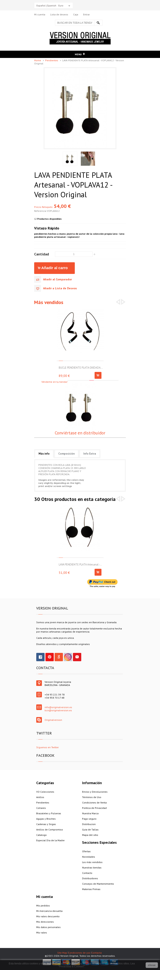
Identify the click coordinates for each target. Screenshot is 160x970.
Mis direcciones (45, 921)
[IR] (98, 23)
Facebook (40, 657)
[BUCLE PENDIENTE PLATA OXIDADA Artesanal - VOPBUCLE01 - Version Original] (80, 309)
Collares (41, 807)
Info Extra (89, 453)
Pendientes (52, 60)
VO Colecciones (45, 791)
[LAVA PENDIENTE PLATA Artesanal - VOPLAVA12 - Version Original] (80, 69)
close (152, 965)
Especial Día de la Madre (50, 840)
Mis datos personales (48, 927)
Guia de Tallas (90, 829)
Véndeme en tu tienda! (54, 381)
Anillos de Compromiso (49, 829)
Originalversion (53, 719)
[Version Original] (80, 33)
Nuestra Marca (90, 813)
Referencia (40, 210)
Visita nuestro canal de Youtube (77, 657)
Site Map (62, 952)
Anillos (40, 797)
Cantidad (41, 254)
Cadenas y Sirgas (46, 824)
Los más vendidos (92, 862)
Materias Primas (91, 889)
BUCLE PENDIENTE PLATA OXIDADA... (81, 367)
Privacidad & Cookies (71, 966)
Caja (75, 14)
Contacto (87, 872)
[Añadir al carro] (98, 375)
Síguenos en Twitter (47, 747)
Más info (44, 453)
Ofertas (86, 851)
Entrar (86, 14)
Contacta (96, 952)
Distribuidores (90, 878)
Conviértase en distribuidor (80, 433)
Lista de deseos (59, 14)
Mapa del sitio (90, 834)
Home (38, 60)
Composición (66, 453)
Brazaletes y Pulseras (48, 813)
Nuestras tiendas (91, 867)
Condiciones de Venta (94, 802)
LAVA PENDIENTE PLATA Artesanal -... (80, 564)
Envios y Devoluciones (95, 791)
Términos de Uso (91, 797)
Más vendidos (48, 302)
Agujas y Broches (46, 818)
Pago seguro (89, 818)
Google (59, 657)
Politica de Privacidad (94, 807)
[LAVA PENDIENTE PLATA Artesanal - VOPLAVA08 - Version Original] (80, 506)
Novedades (88, 856)
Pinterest (49, 657)
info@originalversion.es (58, 707)
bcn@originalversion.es (58, 710)
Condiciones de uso (79, 952)
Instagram (68, 657)
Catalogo (41, 834)
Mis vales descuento (48, 916)
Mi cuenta (39, 14)
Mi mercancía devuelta (49, 910)
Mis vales (41, 932)
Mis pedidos (43, 905)
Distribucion (89, 824)
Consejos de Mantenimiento (98, 883)
